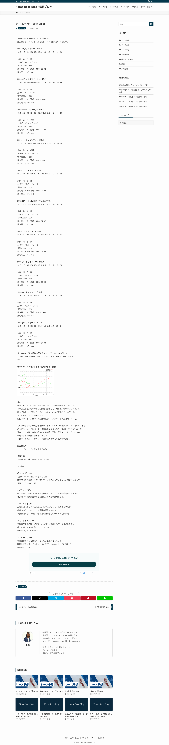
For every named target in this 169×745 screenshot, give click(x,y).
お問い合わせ (74, 738)
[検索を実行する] (151, 24)
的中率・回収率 (127, 59)
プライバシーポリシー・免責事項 (93, 738)
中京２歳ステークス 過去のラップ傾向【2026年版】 (135, 91)
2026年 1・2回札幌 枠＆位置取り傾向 (133, 97)
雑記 (123, 64)
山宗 (84, 573)
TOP (66, 738)
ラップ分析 (125, 45)
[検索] (151, 1)
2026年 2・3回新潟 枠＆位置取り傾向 (133, 106)
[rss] (149, 1)
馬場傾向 (124, 69)
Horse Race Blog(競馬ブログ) (34, 6)
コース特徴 (125, 40)
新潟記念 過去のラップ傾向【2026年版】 (134, 85)
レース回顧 (125, 54)
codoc (96, 573)
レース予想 (22, 28)
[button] (23, 598)
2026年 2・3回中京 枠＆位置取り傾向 (133, 101)
